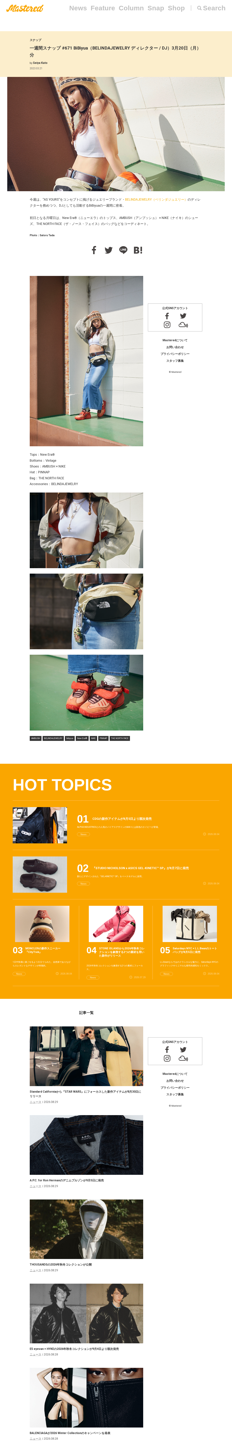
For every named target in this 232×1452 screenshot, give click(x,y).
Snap (156, 8)
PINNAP (103, 738)
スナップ (35, 40)
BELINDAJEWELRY (53, 738)
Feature (103, 8)
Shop (176, 8)
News (78, 8)
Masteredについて (175, 340)
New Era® (82, 738)
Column (131, 8)
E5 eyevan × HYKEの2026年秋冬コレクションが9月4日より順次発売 (74, 1349)
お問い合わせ (175, 347)
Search (214, 8)
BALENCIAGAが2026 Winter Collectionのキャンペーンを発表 (70, 1433)
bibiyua (69, 738)
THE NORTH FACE (120, 738)
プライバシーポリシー (175, 354)
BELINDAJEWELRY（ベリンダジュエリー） (156, 199)
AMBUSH (35, 738)
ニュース (35, 1102)
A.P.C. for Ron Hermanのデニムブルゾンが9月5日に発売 (67, 1180)
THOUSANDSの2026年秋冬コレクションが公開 (61, 1264)
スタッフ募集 (175, 360)
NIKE (93, 738)
